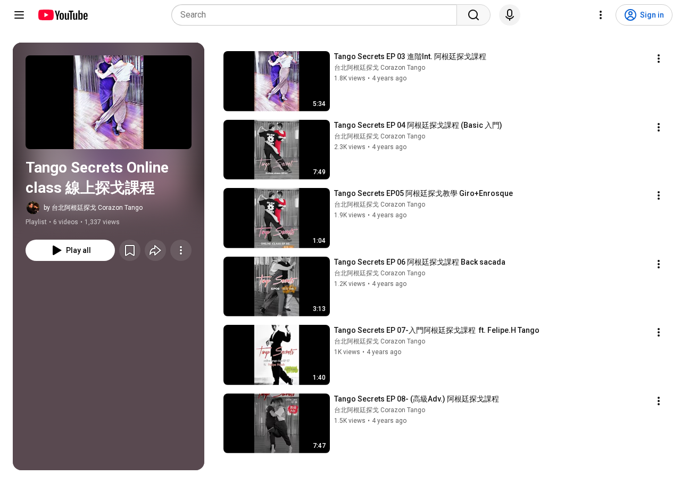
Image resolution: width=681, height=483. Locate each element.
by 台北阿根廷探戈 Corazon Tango (93, 207)
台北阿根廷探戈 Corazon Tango (379, 67)
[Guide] (19, 15)
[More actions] (181, 250)
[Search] (473, 15)
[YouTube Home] (62, 15)
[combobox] (317, 15)
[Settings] (600, 15)
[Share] (155, 250)
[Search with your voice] (509, 15)
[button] (109, 102)
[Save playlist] (129, 250)
